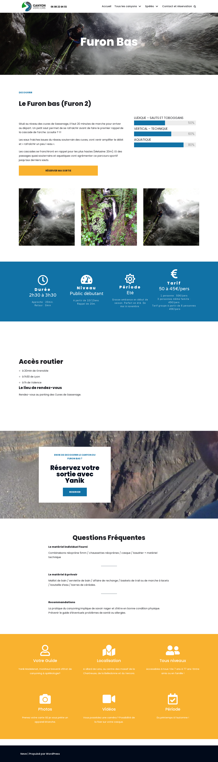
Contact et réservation (177, 6)
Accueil (106, 6)
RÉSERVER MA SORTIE (58, 170)
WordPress (53, 754)
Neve (23, 754)
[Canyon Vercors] (44, 6)
